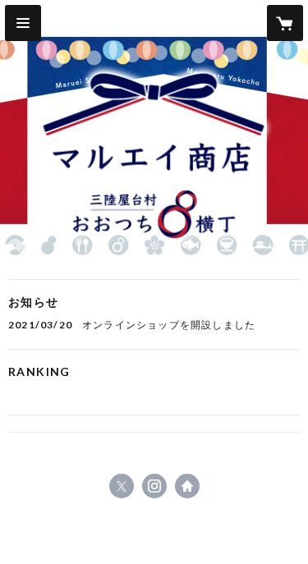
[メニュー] (23, 23)
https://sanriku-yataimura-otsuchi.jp (187, 486)
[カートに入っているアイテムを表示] (285, 23)
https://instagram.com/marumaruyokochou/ (154, 486)
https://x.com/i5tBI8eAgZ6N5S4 (121, 486)
